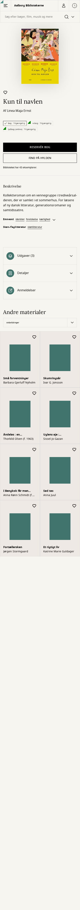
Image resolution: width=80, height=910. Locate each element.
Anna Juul (49, 495)
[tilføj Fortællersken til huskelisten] (34, 506)
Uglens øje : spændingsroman (55, 435)
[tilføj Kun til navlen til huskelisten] (5, 92)
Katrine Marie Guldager (58, 551)
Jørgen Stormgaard (15, 551)
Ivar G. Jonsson (53, 382)
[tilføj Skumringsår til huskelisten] (74, 337)
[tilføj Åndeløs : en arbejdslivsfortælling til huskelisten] (34, 393)
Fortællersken (12, 547)
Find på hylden (40, 158)
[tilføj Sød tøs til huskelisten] (74, 449)
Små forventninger (16, 378)
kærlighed (44, 219)
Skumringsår (52, 378)
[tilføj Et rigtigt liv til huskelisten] (74, 506)
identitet (20, 219)
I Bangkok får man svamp (15, 491)
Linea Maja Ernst (19, 110)
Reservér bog (40, 147)
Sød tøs (48, 491)
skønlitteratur (35, 227)
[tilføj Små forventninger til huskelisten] (34, 337)
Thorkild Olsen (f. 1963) (18, 439)
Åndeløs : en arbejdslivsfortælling (17, 435)
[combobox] (40, 16)
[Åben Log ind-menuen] (63, 5)
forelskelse (32, 219)
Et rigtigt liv (51, 547)
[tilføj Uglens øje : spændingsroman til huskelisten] (74, 393)
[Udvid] (54, 220)
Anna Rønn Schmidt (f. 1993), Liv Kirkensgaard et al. (18, 495)
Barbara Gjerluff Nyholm (19, 382)
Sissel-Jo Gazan (53, 439)
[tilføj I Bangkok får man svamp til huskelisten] (34, 449)
